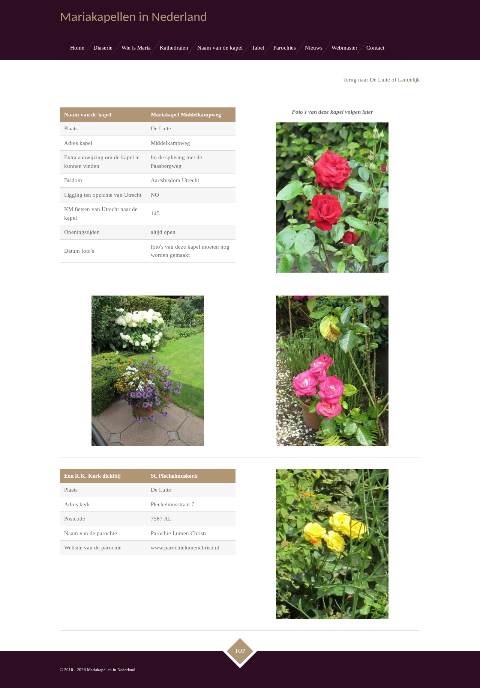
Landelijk (409, 80)
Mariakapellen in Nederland (133, 17)
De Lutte (380, 80)
